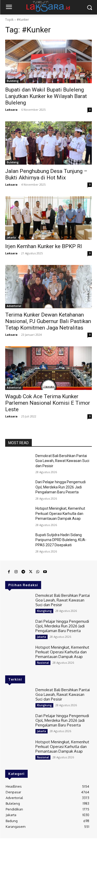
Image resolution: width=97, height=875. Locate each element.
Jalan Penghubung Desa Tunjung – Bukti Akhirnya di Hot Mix (46, 174)
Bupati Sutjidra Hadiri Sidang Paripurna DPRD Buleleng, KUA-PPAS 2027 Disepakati (60, 540)
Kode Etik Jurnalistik (61, 848)
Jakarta (11, 237)
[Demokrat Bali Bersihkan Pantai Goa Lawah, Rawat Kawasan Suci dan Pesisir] (18, 462)
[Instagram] (16, 572)
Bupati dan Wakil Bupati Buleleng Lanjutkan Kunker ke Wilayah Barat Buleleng (46, 96)
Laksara (11, 109)
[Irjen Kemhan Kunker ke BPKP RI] (48, 218)
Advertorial (14, 306)
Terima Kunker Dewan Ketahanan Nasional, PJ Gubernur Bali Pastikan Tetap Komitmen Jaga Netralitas (48, 321)
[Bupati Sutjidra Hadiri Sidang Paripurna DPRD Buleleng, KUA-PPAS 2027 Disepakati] (18, 542)
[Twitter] (30, 572)
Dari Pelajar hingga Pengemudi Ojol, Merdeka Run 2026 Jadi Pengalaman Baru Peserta (60, 487)
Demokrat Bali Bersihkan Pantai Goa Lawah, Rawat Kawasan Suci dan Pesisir (62, 461)
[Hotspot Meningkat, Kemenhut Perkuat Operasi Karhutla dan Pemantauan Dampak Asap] (18, 515)
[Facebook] (8, 572)
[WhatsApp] (37, 572)
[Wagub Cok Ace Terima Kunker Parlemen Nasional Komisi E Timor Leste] (48, 368)
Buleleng (13, 81)
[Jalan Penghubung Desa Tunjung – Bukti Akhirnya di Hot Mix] (48, 143)
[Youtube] (45, 572)
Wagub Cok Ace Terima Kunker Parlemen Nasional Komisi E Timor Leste (47, 402)
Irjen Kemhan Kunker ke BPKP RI (43, 246)
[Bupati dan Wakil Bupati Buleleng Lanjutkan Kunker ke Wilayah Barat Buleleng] (48, 61)
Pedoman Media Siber (41, 844)
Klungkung (44, 611)
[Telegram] (23, 572)
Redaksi (17, 844)
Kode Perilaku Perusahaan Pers (48, 852)
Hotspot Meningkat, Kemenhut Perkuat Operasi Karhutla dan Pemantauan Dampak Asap (60, 513)
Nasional (43, 662)
